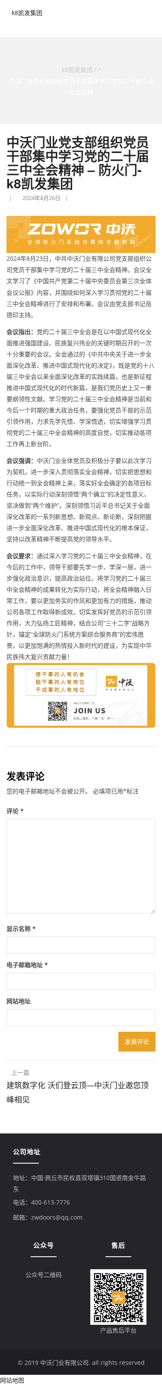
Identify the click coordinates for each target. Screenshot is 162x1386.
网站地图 (12, 1380)
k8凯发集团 (27, 13)
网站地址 (18, 1001)
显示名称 (21, 928)
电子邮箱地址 (27, 965)
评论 (15, 811)
